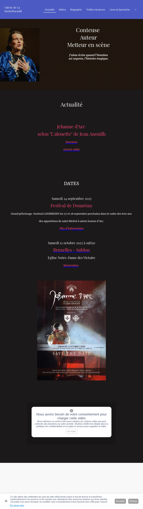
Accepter (71, 431)
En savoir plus (17, 505)
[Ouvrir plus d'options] (136, 9)
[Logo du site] (13, 15)
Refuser (133, 501)
